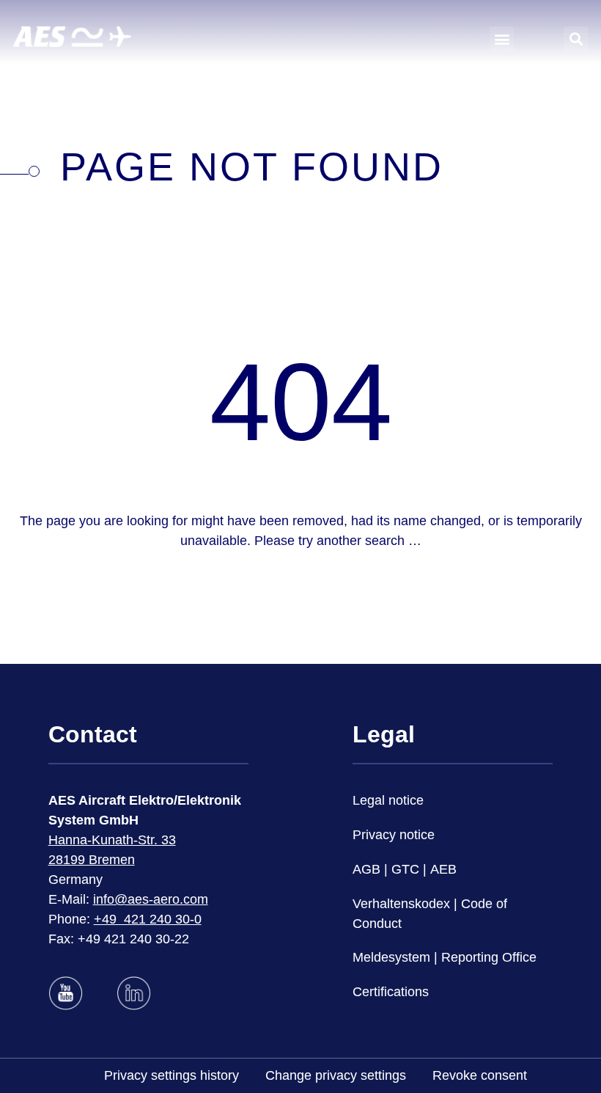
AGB (366, 869)
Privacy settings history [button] (171, 1075)
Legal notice (388, 800)
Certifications (391, 991)
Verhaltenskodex (401, 903)
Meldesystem (391, 957)
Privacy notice (394, 834)
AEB (443, 869)
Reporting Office (489, 957)
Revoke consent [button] (479, 1075)
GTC (405, 869)
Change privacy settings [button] (335, 1075)
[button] (502, 38)
